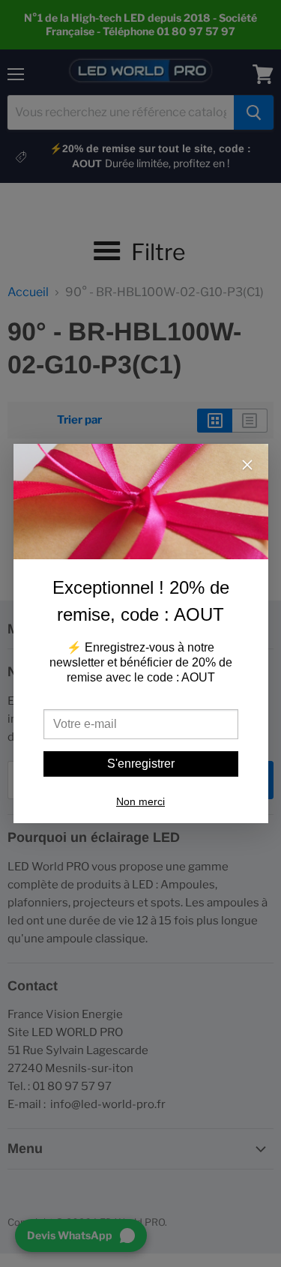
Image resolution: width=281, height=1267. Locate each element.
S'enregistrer (141, 763)
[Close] (247, 466)
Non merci (140, 801)
